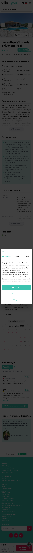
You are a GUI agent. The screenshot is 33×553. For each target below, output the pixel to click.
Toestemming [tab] (6, 256)
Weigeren (16, 300)
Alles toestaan (16, 288)
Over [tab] (27, 256)
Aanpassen (15, 294)
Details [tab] (17, 256)
